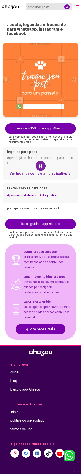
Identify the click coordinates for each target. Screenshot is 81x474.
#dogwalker (49, 195)
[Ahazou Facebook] (26, 453)
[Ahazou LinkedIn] (37, 453)
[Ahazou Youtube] (59, 453)
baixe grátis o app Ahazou (40, 224)
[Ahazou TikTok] (48, 453)
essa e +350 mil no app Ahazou (40, 128)
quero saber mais (40, 329)
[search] (67, 6)
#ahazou (30, 195)
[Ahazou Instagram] (14, 453)
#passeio (14, 195)
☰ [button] (77, 6)
